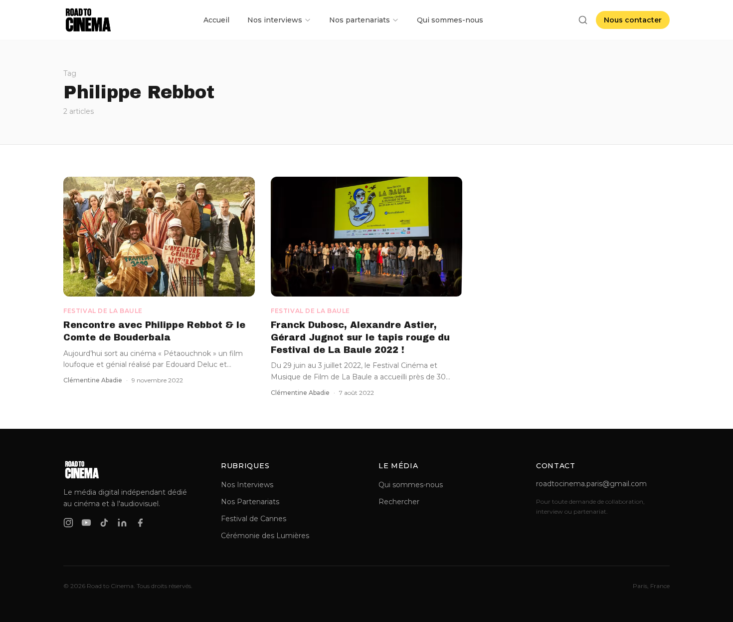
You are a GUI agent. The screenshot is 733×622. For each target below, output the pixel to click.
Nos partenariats (359, 19)
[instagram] (68, 523)
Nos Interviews (247, 484)
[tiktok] (104, 523)
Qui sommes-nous (450, 19)
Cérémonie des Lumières (265, 535)
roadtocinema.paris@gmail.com (591, 483)
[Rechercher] (583, 20)
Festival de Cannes (253, 518)
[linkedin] (122, 523)
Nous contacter (633, 19)
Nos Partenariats (250, 501)
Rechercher (398, 501)
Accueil (216, 19)
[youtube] (86, 523)
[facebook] (140, 523)
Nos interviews (274, 19)
